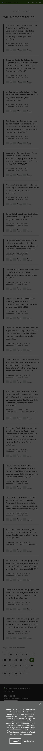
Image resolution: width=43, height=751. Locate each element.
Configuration (29, 741)
